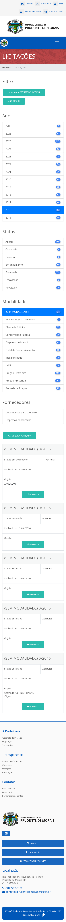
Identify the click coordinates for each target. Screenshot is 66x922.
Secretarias (7, 745)
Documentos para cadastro (21, 412)
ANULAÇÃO (10, 483)
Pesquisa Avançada (20, 435)
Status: (7, 459)
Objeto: (8, 479)
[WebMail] (6, 833)
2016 (13, 101)
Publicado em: (11, 469)
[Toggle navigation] (57, 43)
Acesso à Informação (12, 761)
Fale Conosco (8, 788)
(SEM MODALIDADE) (23, 92)
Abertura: (50, 459)
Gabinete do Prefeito (12, 737)
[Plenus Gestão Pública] (43, 914)
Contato (34, 843)
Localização (7, 792)
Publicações (8, 772)
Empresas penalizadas (18, 420)
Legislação (7, 741)
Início (8, 67)
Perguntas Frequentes (12, 795)
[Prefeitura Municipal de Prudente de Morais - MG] (33, 26)
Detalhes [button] (34, 494)
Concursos (7, 765)
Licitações (6, 768)
